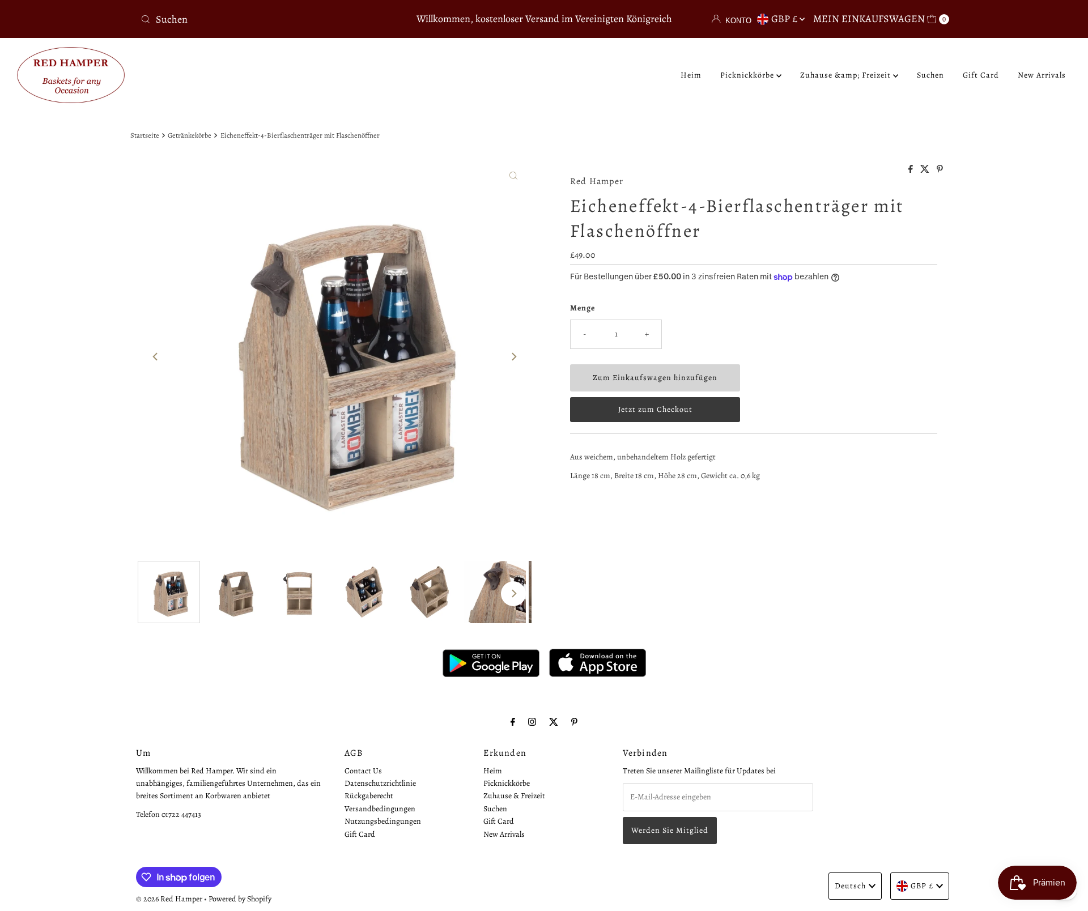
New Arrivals (1042, 75)
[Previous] (155, 356)
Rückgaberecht (369, 796)
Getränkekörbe (189, 135)
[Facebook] (513, 722)
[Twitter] (553, 722)
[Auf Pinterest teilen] (940, 170)
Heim (691, 75)
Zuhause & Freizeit (514, 796)
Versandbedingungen (380, 808)
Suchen (930, 75)
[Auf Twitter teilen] (925, 170)
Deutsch (850, 885)
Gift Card (981, 75)
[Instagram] (532, 722)
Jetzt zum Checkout (655, 409)
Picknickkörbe (748, 75)
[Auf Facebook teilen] (911, 170)
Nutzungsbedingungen (383, 821)
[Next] (513, 356)
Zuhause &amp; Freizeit (846, 75)
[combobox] (269, 19)
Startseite (144, 135)
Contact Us (363, 770)
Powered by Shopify (240, 898)
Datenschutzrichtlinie (380, 783)
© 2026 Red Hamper (169, 898)
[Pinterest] (574, 722)
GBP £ (785, 18)
